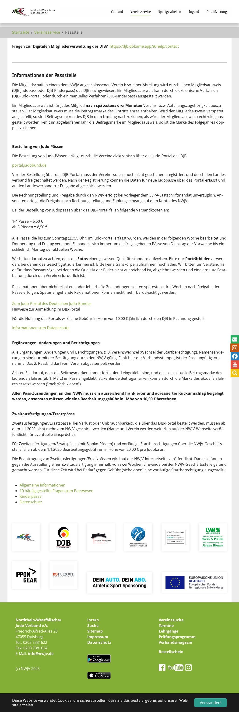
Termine (166, 625)
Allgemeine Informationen (42, 485)
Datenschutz (31, 501)
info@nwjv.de (40, 653)
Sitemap (95, 631)
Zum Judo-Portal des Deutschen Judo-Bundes (51, 303)
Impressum (97, 636)
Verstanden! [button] (210, 702)
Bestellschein (171, 651)
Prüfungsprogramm (177, 636)
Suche (92, 625)
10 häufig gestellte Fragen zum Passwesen (56, 490)
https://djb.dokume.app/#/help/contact (144, 46)
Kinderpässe (31, 496)
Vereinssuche (171, 620)
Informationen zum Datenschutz (40, 327)
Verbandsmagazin (175, 642)
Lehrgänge (168, 631)
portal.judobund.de (29, 165)
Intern (93, 620)
